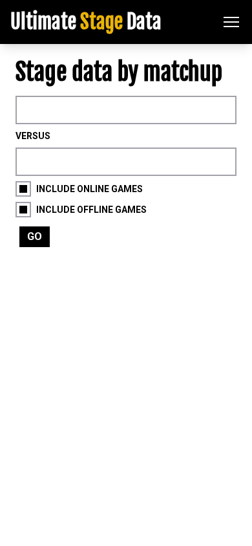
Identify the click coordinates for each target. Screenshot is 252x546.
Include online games (89, 189)
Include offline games (91, 209)
